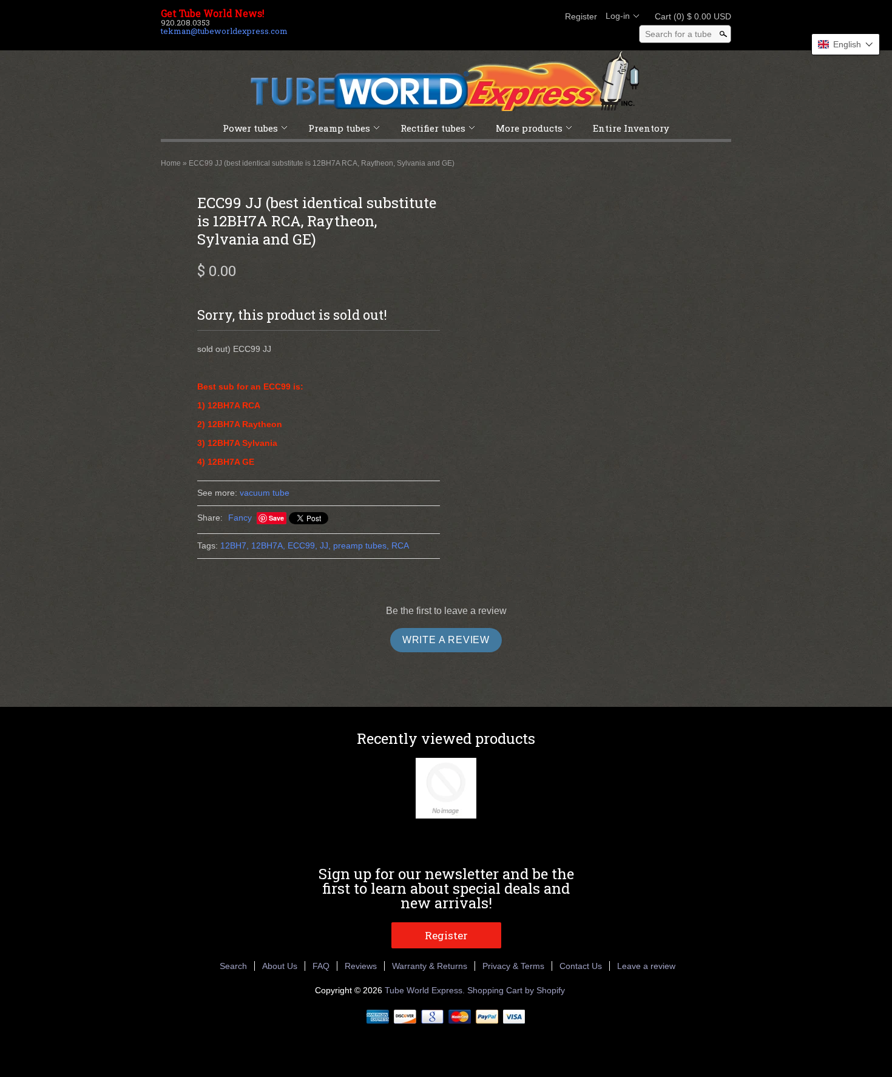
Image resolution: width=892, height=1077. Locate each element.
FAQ (321, 966)
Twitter (505, 16)
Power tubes (250, 128)
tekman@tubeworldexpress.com (224, 30)
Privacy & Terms (513, 966)
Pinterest (526, 16)
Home (171, 163)
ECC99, (302, 545)
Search (233, 966)
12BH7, (234, 545)
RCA (400, 545)
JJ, (325, 545)
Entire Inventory (631, 128)
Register (581, 16)
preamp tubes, (361, 545)
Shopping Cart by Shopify (516, 990)
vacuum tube (264, 493)
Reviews (361, 966)
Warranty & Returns (429, 966)
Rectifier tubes (432, 128)
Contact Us (580, 966)
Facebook (484, 16)
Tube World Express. (426, 990)
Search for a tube (678, 34)
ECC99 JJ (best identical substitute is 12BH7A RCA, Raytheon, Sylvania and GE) (321, 163)
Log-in (618, 16)
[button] (845, 44)
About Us (279, 966)
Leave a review (646, 966)
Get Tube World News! (213, 13)
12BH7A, (268, 545)
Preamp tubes (339, 128)
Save (276, 517)
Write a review (446, 640)
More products (529, 128)
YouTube (546, 16)
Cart (689, 16)
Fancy (240, 517)
